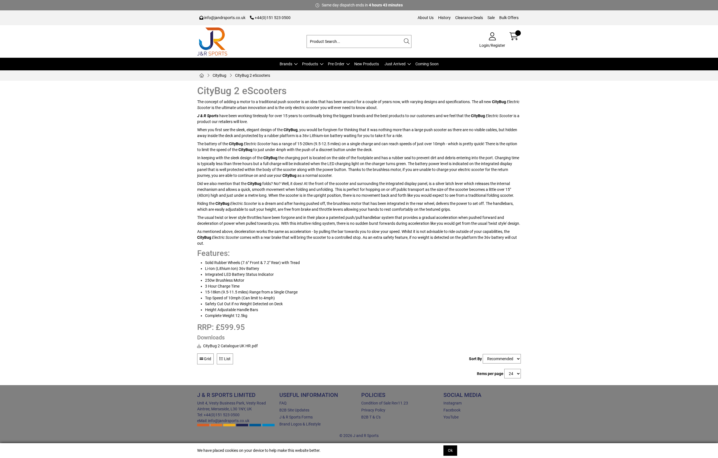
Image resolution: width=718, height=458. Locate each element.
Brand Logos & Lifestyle (300, 424)
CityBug (219, 75)
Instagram (452, 403)
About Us (426, 17)
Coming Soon (427, 64)
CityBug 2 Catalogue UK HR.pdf (230, 346)
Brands (286, 64)
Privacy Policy (373, 410)
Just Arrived (395, 64)
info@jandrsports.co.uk (224, 17)
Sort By (475, 359)
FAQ (283, 403)
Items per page (490, 373)
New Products (366, 64)
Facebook (452, 410)
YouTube (451, 417)
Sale (491, 17)
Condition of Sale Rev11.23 (384, 403)
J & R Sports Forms (296, 417)
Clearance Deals (469, 17)
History (444, 17)
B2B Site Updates (294, 410)
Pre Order (336, 64)
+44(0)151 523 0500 (272, 17)
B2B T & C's (371, 417)
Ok (450, 450)
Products (310, 64)
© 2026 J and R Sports (359, 435)
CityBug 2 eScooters (252, 75)
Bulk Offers (509, 17)
